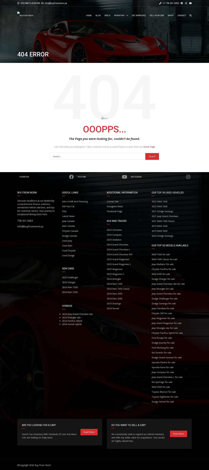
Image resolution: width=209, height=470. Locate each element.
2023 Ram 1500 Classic (118, 288)
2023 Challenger (70, 277)
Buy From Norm (43, 465)
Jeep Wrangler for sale (163, 288)
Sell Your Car (68, 206)
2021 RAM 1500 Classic (163, 221)
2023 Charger (68, 282)
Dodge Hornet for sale (163, 401)
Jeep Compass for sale (163, 372)
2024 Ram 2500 (114, 293)
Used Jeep (67, 240)
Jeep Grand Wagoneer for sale (166, 323)
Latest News (68, 216)
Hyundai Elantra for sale (163, 362)
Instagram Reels (115, 206)
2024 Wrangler (114, 278)
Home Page (149, 146)
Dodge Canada (69, 235)
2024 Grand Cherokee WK (119, 254)
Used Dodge (68, 255)
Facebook (24, 176)
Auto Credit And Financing (75, 201)
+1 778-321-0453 (170, 3)
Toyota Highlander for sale (165, 396)
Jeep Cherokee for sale (163, 308)
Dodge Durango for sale (164, 303)
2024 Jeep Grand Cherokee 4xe (77, 314)
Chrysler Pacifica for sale (164, 269)
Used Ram (67, 245)
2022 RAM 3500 (159, 206)
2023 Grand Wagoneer (118, 259)
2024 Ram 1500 (70, 287)
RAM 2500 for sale (161, 386)
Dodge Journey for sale (163, 342)
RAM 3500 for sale (161, 274)
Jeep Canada (68, 221)
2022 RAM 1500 (159, 201)
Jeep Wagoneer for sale (163, 318)
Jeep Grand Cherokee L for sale (167, 377)
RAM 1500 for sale (161, 254)
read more (89, 432)
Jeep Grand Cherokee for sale (166, 293)
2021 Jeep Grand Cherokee (165, 216)
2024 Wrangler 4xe (71, 317)
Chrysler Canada (70, 230)
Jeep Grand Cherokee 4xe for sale (168, 283)
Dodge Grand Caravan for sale (167, 357)
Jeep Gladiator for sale (163, 264)
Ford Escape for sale (162, 337)
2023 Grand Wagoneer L (119, 264)
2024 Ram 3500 (70, 292)
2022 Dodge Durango (162, 235)
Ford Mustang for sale (163, 347)
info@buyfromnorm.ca (56, 3)
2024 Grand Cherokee (117, 244)
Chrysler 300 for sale (162, 313)
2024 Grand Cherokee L (118, 249)
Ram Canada (68, 226)
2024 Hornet (113, 308)
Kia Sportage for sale (162, 382)
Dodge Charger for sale (163, 278)
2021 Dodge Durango (162, 211)
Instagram (136, 176)
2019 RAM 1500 (159, 226)
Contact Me (112, 201)
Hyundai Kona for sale (163, 367)
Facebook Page (114, 211)
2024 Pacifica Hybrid (72, 320)
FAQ (64, 211)
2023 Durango (114, 303)
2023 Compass (114, 234)
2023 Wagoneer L (115, 274)
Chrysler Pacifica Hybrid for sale (167, 332)
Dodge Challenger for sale (164, 298)
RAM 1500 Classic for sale (164, 259)
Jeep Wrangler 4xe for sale (165, 328)
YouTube (82, 176)
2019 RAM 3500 (159, 230)
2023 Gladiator (114, 239)
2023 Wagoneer (115, 269)
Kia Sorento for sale (161, 352)
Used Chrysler (69, 250)
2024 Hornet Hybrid (71, 324)
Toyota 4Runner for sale (164, 391)
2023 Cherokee (114, 229)
